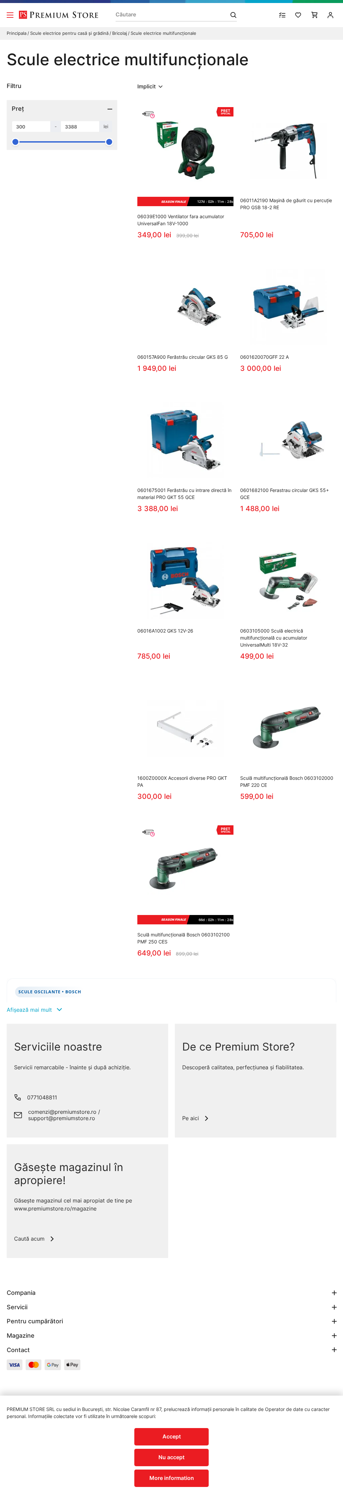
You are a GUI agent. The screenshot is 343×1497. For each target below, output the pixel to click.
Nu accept (171, 1457)
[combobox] (150, 86)
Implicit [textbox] (146, 86)
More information (171, 1478)
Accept (171, 1436)
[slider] (15, 142)
